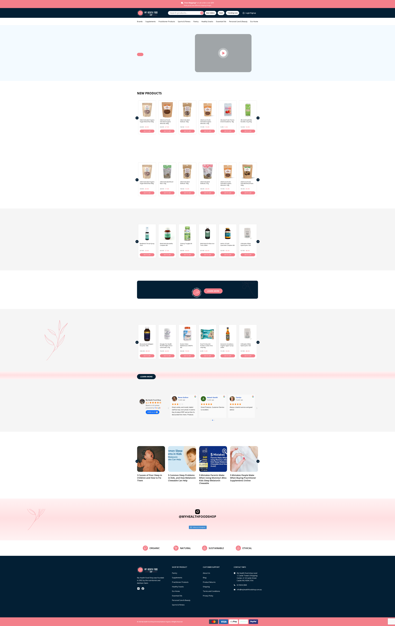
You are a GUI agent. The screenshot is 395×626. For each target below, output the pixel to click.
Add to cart (147, 131)
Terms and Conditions (211, 591)
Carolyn (209, 397)
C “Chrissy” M (241, 397)
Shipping (206, 587)
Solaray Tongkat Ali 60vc (186, 244)
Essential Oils (221, 21)
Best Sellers (210, 13)
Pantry (196, 21)
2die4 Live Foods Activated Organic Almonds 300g (165, 121)
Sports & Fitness (184, 21)
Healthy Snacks (207, 21)
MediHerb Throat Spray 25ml (147, 244)
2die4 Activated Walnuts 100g (185, 121)
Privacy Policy (208, 596)
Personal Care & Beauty (238, 21)
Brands (140, 21)
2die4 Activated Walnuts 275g (205, 182)
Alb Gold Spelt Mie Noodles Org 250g (246, 121)
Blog (204, 577)
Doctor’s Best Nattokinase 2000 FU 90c (186, 345)
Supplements (150, 21)
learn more (213, 291)
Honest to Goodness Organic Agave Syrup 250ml (227, 345)
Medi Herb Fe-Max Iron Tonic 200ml (207, 244)
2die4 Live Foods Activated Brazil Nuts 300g (247, 183)
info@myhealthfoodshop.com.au (249, 589)
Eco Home (254, 21)
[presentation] (137, 117)
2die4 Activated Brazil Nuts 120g (166, 182)
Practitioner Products (167, 21)
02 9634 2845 (242, 585)
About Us (206, 573)
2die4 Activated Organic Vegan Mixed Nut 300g (147, 121)
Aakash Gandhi (183, 397)
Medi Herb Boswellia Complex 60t (166, 244)
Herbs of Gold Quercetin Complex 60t (227, 244)
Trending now (233, 13)
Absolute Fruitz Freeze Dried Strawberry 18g (227, 121)
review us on (151, 412)
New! (221, 13)
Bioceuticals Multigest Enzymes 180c (146, 345)
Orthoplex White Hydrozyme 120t (246, 244)
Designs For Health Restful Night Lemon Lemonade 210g (166, 345)
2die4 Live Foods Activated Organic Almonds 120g (205, 121)
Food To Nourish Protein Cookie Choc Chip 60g (206, 345)
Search (202, 13)
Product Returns (209, 582)
